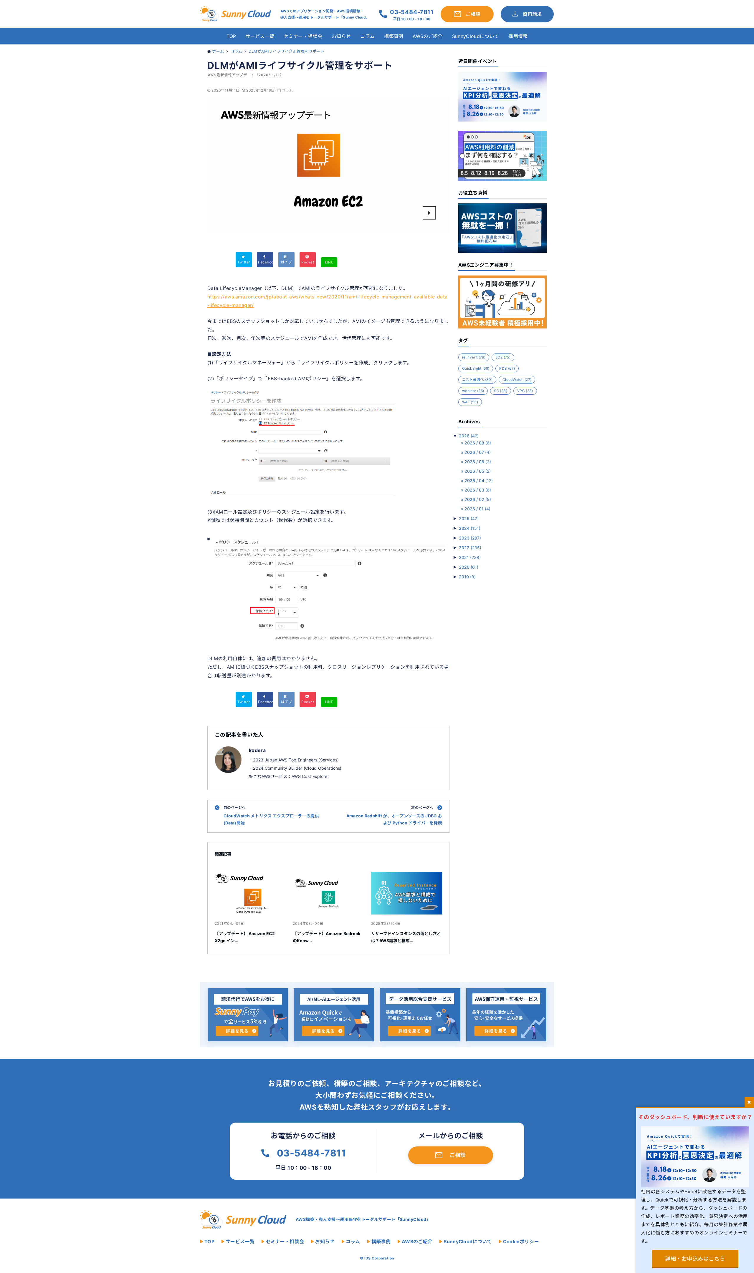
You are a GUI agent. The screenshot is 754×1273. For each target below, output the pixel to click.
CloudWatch (516, 379)
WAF (470, 402)
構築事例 (393, 36)
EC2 (502, 357)
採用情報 (518, 36)
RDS (507, 368)
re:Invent (473, 357)
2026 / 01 (477, 508)
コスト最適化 (477, 379)
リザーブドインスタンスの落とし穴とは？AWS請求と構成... (406, 937)
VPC (525, 391)
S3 (500, 391)
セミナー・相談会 (303, 36)
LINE (329, 262)
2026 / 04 (478, 480)
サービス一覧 (259, 36)
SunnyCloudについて (475, 36)
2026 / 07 (477, 452)
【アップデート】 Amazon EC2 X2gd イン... (245, 937)
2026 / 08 (477, 442)
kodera (257, 750)
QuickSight (475, 368)
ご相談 (457, 1155)
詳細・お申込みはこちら (695, 1259)
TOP (231, 36)
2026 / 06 (477, 461)
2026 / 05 (477, 471)
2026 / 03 (477, 489)
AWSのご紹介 (427, 36)
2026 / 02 (477, 499)
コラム (367, 36)
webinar (473, 391)
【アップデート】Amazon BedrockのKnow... (326, 937)
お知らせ (341, 36)
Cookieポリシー (521, 1241)
